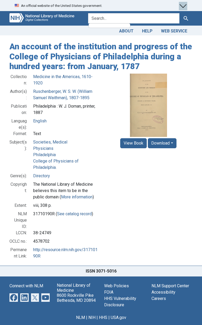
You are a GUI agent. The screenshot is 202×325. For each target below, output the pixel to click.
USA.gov (118, 317)
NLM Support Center (170, 285)
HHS (103, 317)
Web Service (174, 31)
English (40, 120)
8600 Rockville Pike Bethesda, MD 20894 (76, 298)
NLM (80, 317)
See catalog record (74, 213)
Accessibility (163, 292)
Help (147, 31)
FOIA (108, 292)
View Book (133, 143)
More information (77, 196)
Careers (159, 298)
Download (160, 143)
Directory (41, 175)
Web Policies (116, 285)
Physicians (43, 148)
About (126, 31)
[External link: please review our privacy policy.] (13, 297)
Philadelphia (44, 154)
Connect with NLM (26, 285)
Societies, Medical (50, 142)
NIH (91, 317)
